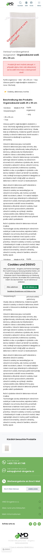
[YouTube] (35, 524)
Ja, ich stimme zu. (30, 287)
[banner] (10, 4)
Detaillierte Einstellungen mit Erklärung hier (21, 291)
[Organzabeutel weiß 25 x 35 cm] (6, 448)
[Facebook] (30, 524)
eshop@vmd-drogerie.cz (20, 471)
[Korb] (31, 4)
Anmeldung (33, 489)
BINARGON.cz (29, 547)
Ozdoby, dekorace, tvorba (18, 92)
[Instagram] (39, 524)
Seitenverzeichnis (21, 543)
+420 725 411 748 (16, 463)
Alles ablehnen (12, 287)
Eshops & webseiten (16, 547)
